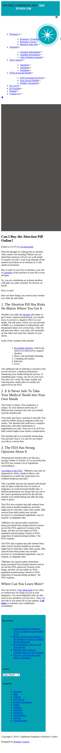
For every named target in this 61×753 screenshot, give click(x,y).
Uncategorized (26, 247)
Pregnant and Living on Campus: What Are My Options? (28, 651)
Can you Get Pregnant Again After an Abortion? (26, 656)
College (17, 697)
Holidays (17, 707)
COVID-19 (18, 699)
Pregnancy (18, 712)
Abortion (17, 691)
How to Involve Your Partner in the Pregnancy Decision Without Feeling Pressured (28, 639)
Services (17, 718)
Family (16, 705)
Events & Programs (22, 702)
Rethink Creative (21, 742)
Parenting (17, 710)
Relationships (19, 715)
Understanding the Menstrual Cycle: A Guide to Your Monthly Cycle (28, 631)
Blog (15, 694)
